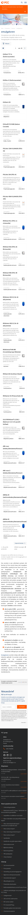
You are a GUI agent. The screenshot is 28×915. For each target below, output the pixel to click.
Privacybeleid (7, 868)
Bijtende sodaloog (8, 847)
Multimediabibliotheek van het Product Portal (15, 887)
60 (16, 549)
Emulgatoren (5, 655)
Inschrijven (22, 707)
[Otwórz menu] (25, 2)
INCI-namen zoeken (8, 902)
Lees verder (23, 722)
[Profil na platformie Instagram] (10, 755)
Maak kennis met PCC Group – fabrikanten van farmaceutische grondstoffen (14, 811)
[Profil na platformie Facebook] (4, 755)
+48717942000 (9, 749)
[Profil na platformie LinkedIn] (7, 755)
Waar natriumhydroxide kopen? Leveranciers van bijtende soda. (10, 824)
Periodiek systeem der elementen (12, 908)
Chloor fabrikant (8, 857)
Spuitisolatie (7, 838)
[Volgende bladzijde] (25, 48)
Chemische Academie (9, 911)
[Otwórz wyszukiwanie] (22, 2)
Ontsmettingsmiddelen (9, 807)
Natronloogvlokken (8, 850)
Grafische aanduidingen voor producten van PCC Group (13, 891)
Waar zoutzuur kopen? (9, 829)
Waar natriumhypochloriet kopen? (12, 832)
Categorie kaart (8, 895)
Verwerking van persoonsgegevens (12, 871)
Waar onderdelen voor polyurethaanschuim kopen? (13, 819)
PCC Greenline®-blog (9, 905)
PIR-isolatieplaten (8, 854)
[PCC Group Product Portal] (5, 2)
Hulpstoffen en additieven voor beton (13, 815)
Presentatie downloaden (10, 884)
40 (15, 549)
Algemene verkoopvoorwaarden (12, 875)
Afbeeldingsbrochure (9, 881)
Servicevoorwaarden (9, 865)
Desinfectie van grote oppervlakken (13, 841)
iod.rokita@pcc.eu (11, 762)
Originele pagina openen (6, 683)
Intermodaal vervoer (9, 844)
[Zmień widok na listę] (3, 48)
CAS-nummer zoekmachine (11, 898)
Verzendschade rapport (10, 878)
